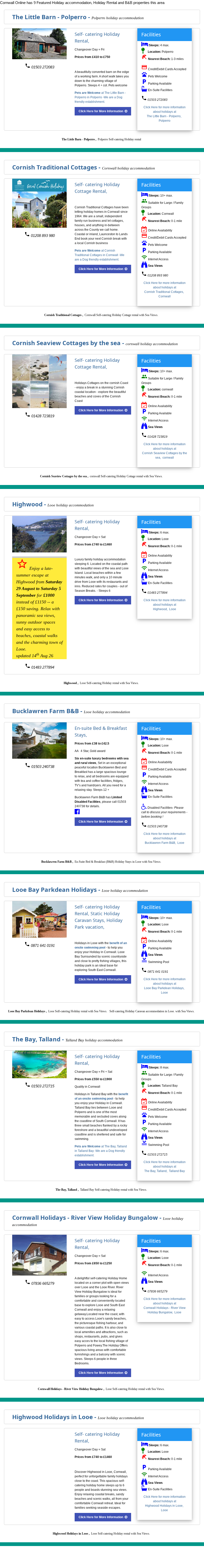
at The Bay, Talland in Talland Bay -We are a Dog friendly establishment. (101, 1151)
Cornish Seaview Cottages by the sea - (69, 343)
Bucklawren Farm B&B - (48, 711)
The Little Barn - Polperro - (52, 17)
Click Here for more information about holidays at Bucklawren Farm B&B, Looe (165, 838)
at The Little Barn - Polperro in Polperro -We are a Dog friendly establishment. (100, 97)
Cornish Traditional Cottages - (57, 167)
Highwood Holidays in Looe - (55, 1417)
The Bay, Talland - (38, 1039)
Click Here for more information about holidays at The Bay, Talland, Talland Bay (165, 1166)
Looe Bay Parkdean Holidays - (57, 889)
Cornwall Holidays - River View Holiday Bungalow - (87, 1217)
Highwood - (30, 504)
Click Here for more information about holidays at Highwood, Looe (165, 604)
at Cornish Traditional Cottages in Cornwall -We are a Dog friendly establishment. (99, 255)
